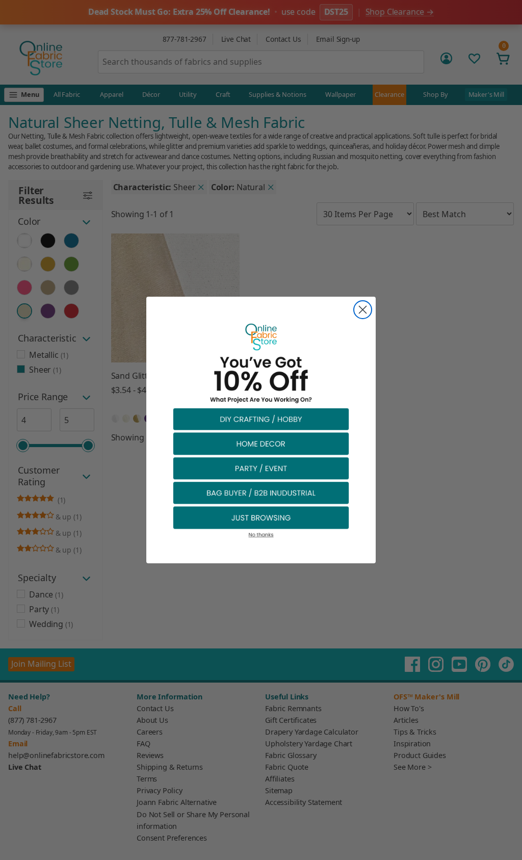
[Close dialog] (363, 310)
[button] (261, 419)
